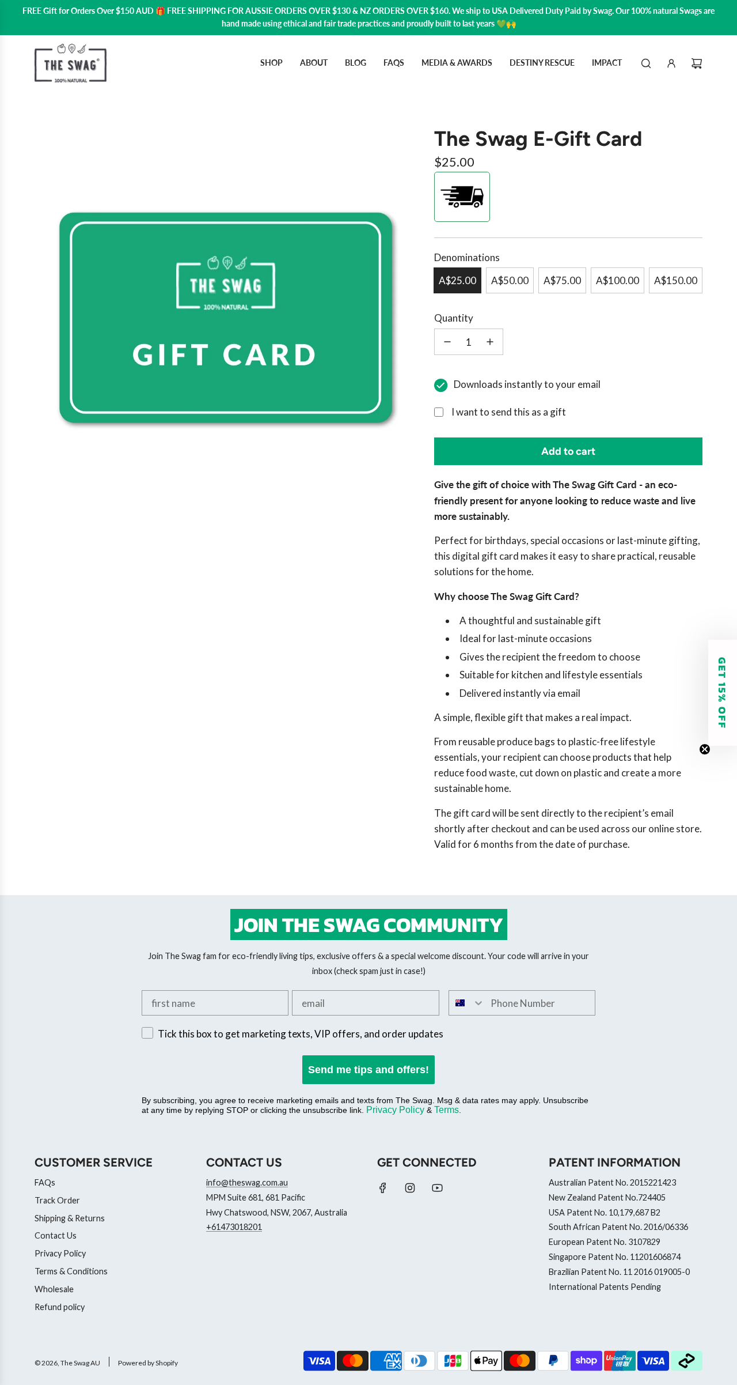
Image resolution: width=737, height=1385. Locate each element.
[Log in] (671, 63)
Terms (446, 1110)
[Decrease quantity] (447, 341)
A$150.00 (675, 280)
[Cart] (696, 63)
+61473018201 (234, 1227)
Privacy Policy (395, 1110)
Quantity (453, 318)
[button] (722, 693)
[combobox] (467, 1003)
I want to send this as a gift (508, 412)
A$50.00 (510, 280)
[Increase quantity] (490, 341)
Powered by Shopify (148, 1362)
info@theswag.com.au (247, 1182)
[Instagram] (410, 1188)
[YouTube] (437, 1188)
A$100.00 (617, 280)
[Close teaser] (705, 749)
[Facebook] (383, 1188)
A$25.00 (457, 280)
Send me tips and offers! (368, 1069)
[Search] (646, 63)
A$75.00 (562, 280)
